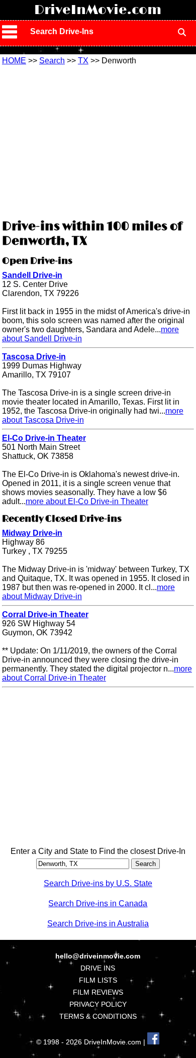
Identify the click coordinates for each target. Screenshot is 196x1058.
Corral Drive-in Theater (45, 614)
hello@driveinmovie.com (97, 956)
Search (52, 60)
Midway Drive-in (32, 533)
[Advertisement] (98, 140)
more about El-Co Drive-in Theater (87, 501)
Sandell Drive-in (32, 275)
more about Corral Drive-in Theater (97, 673)
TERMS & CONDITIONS (98, 1016)
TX (83, 60)
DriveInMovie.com (97, 10)
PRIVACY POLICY (98, 1004)
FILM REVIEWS (98, 992)
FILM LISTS (98, 980)
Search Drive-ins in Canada (97, 903)
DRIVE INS (97, 968)
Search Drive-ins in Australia (98, 923)
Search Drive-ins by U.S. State (98, 883)
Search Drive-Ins (61, 31)
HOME (14, 60)
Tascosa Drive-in (34, 356)
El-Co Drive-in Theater (44, 438)
